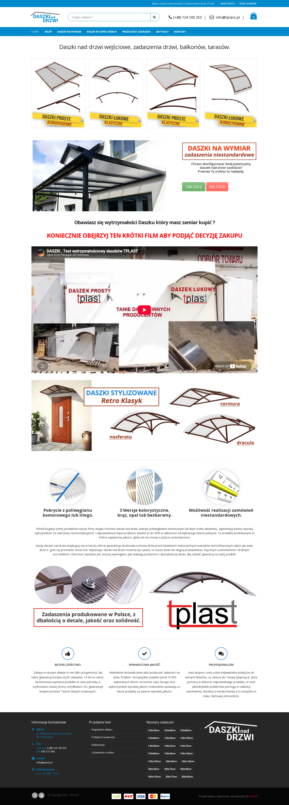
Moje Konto (228, 3)
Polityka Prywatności (103, 737)
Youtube (41, 795)
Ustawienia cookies (103, 752)
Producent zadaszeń (136, 31)
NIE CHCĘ (217, 186)
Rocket (254, 796)
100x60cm (170, 730)
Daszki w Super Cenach (102, 31)
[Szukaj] (155, 17)
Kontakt (180, 31)
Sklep (48, 31)
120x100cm (186, 738)
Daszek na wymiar (69, 31)
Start (35, 31)
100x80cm (185, 730)
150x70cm (185, 746)
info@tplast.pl (228, 17)
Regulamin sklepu (102, 729)
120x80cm (153, 738)
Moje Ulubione (248, 3)
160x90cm (171, 761)
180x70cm (170, 769)
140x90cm (153, 746)
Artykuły (162, 31)
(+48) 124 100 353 (187, 17)
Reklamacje (98, 745)
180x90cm (185, 769)
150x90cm (170, 753)
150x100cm (186, 753)
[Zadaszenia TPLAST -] (45, 17)
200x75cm (171, 776)
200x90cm (187, 776)
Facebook (35, 795)
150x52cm (170, 746)
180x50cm (153, 769)
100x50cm (153, 730)
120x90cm (170, 738)
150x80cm (153, 753)
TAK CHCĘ (193, 186)
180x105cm (154, 776)
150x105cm (154, 761)
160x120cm (187, 761)
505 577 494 (48, 751)
